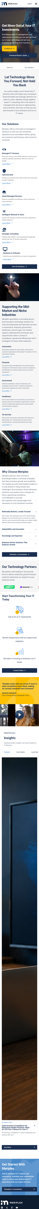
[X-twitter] (7, 1208)
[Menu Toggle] (36, 4)
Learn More (6, 164)
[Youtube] (17, 1208)
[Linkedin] (2, 1208)
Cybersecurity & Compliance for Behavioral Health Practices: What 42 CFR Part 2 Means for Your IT (15, 1127)
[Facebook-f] (12, 1208)
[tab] (7, 752)
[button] (19, 715)
